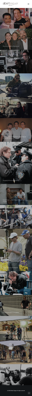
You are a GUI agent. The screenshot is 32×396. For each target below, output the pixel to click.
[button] (28, 4)
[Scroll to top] (29, 393)
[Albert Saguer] (16, 4)
